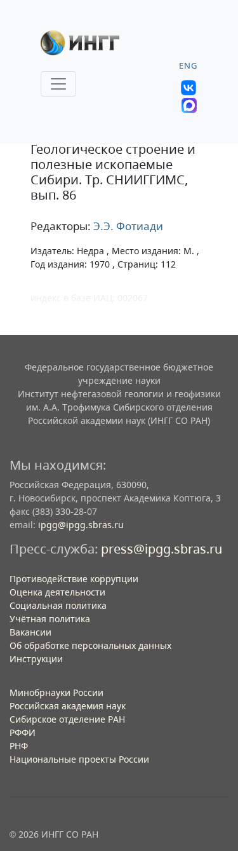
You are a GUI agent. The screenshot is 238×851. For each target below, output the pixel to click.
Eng (188, 65)
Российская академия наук (68, 706)
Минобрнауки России (56, 692)
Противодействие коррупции (74, 579)
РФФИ (23, 732)
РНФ (19, 746)
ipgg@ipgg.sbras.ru (81, 525)
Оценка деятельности (57, 592)
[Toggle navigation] (58, 84)
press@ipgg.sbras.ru (161, 548)
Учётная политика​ (50, 619)
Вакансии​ (30, 632)
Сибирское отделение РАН (67, 719)
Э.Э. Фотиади (127, 226)
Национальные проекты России (79, 759)
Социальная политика (58, 605)
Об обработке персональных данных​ (90, 645)
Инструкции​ (36, 659)
